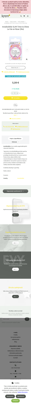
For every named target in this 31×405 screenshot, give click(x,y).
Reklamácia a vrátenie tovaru (16, 350)
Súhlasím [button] (15, 400)
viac (15, 115)
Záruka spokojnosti (15, 287)
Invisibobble (20, 178)
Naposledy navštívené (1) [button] (14, 191)
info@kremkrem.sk (22, 126)
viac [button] (15, 214)
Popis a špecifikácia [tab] (15, 138)
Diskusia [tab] (15, 142)
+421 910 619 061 (9, 126)
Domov (6, 21)
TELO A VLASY (13, 21)
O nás (15, 332)
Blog (15, 341)
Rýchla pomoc (16, 129)
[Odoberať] (27, 319)
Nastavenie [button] (10, 396)
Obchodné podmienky (16, 353)
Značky (15, 334)
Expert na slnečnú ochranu (15, 232)
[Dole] (12, 93)
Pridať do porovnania (23, 72)
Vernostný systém (15, 337)
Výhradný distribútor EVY (15, 260)
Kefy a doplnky (21, 21)
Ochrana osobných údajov (15, 355)
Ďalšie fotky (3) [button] (14, 67)
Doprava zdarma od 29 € (15, 206)
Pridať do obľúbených (9, 72)
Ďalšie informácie (23, 392)
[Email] (15, 376)
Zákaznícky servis (15, 346)
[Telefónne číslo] (15, 365)
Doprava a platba (16, 118)
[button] (27, 49)
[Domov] (6, 16)
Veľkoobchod (15, 339)
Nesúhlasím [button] (20, 396)
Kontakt (15, 357)
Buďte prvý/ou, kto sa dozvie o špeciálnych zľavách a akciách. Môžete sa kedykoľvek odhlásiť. (15, 314)
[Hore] (18, 93)
